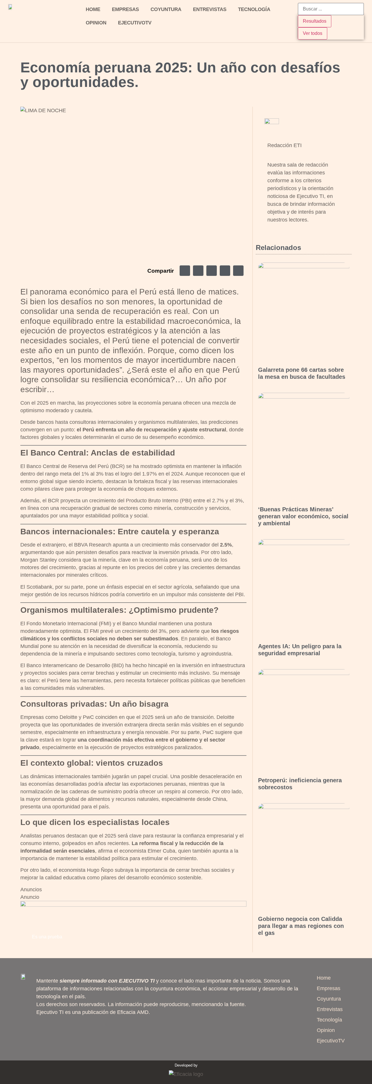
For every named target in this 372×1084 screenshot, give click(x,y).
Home (93, 9)
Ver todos (312, 33)
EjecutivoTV (134, 23)
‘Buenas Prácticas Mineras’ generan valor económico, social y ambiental (303, 516)
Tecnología (254, 9)
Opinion (96, 23)
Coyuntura (166, 9)
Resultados (314, 21)
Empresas (125, 9)
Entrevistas (209, 9)
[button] (185, 270)
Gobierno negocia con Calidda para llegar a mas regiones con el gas (301, 926)
